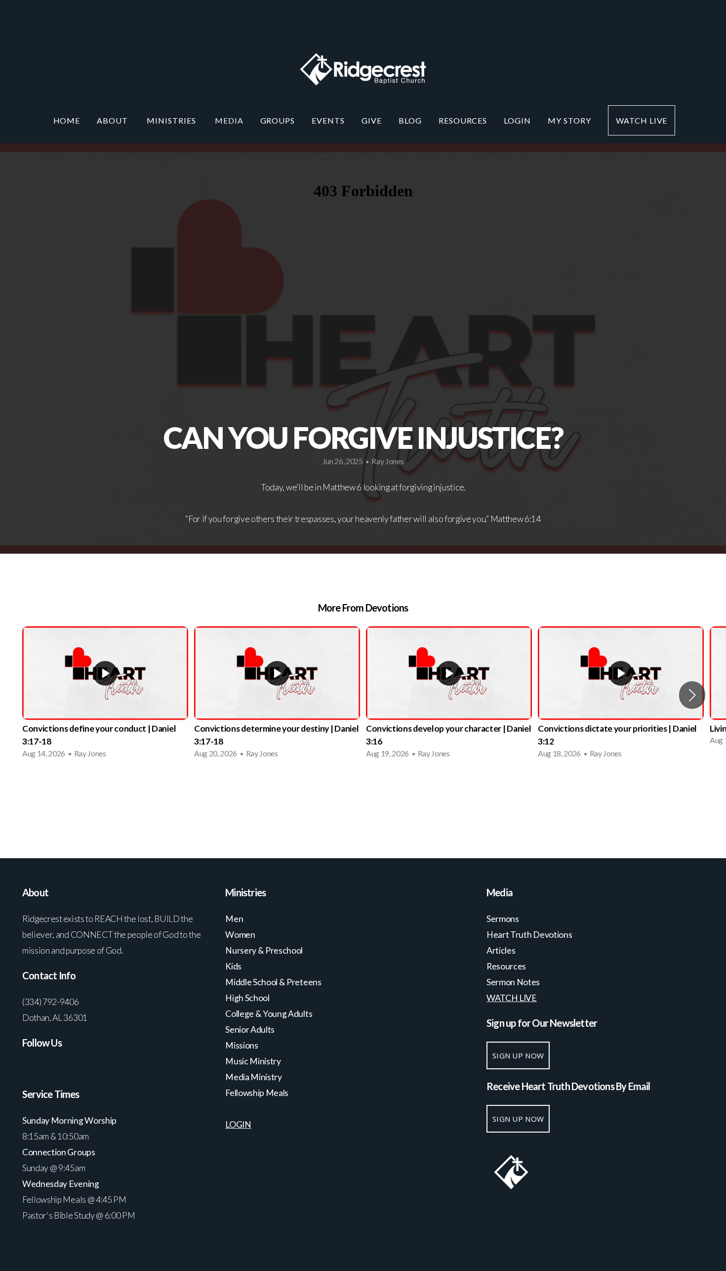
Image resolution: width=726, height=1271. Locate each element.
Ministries (172, 120)
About (113, 120)
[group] (105, 695)
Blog (410, 120)
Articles (500, 950)
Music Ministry (253, 1061)
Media (229, 120)
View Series (363, 793)
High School (248, 998)
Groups (277, 120)
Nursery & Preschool (264, 950)
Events (328, 120)
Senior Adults (250, 1029)
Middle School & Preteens (274, 982)
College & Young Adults (268, 1013)
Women (240, 934)
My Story (569, 120)
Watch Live (642, 120)
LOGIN (517, 120)
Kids (233, 966)
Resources (463, 120)
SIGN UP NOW (518, 1055)
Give (372, 120)
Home (67, 120)
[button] (692, 695)
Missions (241, 1045)
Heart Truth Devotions (529, 934)
